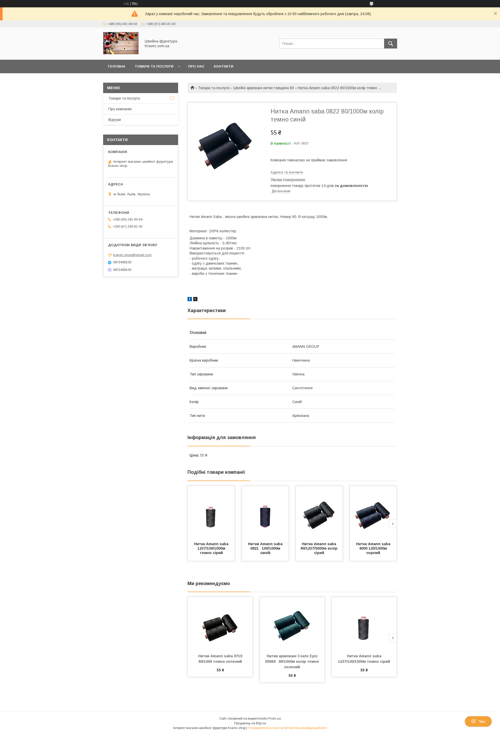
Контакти (223, 66)
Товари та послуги (154, 66)
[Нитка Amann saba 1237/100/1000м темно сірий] (211, 512)
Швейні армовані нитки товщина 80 (263, 88)
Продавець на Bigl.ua (250, 723)
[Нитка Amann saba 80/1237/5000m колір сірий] (319, 512)
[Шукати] (390, 43)
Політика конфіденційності (307, 728)
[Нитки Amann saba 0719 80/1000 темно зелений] (220, 623)
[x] (195, 300)
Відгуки (114, 120)
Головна (116, 66)
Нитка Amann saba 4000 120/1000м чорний (373, 548)
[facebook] (190, 300)
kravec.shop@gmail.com (132, 255)
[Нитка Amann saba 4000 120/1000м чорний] (373, 512)
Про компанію (120, 109)
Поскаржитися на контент (266, 728)
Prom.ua (274, 718)
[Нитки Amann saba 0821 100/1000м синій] (265, 512)
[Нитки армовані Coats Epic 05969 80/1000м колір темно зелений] (292, 623)
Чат (482, 721)
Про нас (196, 66)
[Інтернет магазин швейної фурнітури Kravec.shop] (121, 53)
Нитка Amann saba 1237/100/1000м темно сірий (211, 548)
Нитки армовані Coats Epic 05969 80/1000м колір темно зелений (292, 661)
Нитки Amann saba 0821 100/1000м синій (266, 548)
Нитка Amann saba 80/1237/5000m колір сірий (320, 548)
